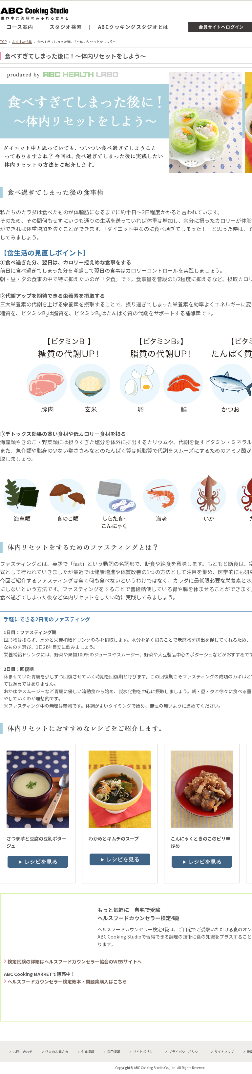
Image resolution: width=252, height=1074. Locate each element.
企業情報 (87, 1051)
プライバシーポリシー (185, 1051)
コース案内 (20, 26)
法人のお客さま (56, 1051)
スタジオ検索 (66, 26)
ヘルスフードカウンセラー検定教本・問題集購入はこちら (67, 981)
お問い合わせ (22, 1051)
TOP (3, 41)
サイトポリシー (144, 1051)
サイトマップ (224, 1051)
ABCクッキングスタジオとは (133, 26)
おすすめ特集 (22, 41)
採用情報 (113, 1051)
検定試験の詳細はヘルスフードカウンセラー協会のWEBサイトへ (75, 961)
